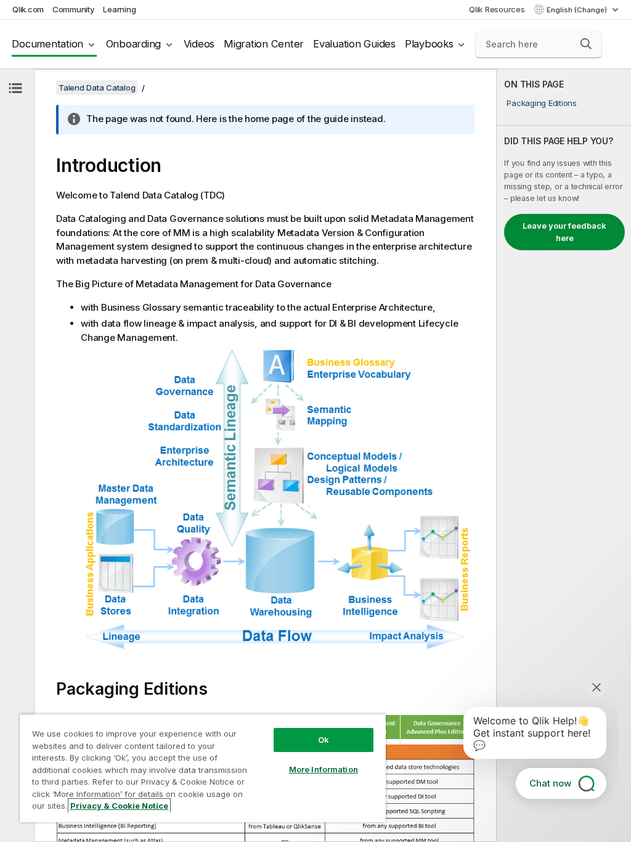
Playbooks (429, 44)
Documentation (47, 44)
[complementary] (564, 455)
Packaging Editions (542, 103)
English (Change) (578, 10)
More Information (323, 769)
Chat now (550, 783)
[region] (203, 768)
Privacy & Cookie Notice (119, 806)
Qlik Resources (497, 9)
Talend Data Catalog (97, 87)
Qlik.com (28, 9)
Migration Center (264, 44)
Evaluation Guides (354, 44)
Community (73, 9)
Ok (323, 740)
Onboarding (133, 44)
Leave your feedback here (564, 232)
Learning (119, 9)
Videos (199, 44)
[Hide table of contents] (15, 88)
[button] (586, 44)
